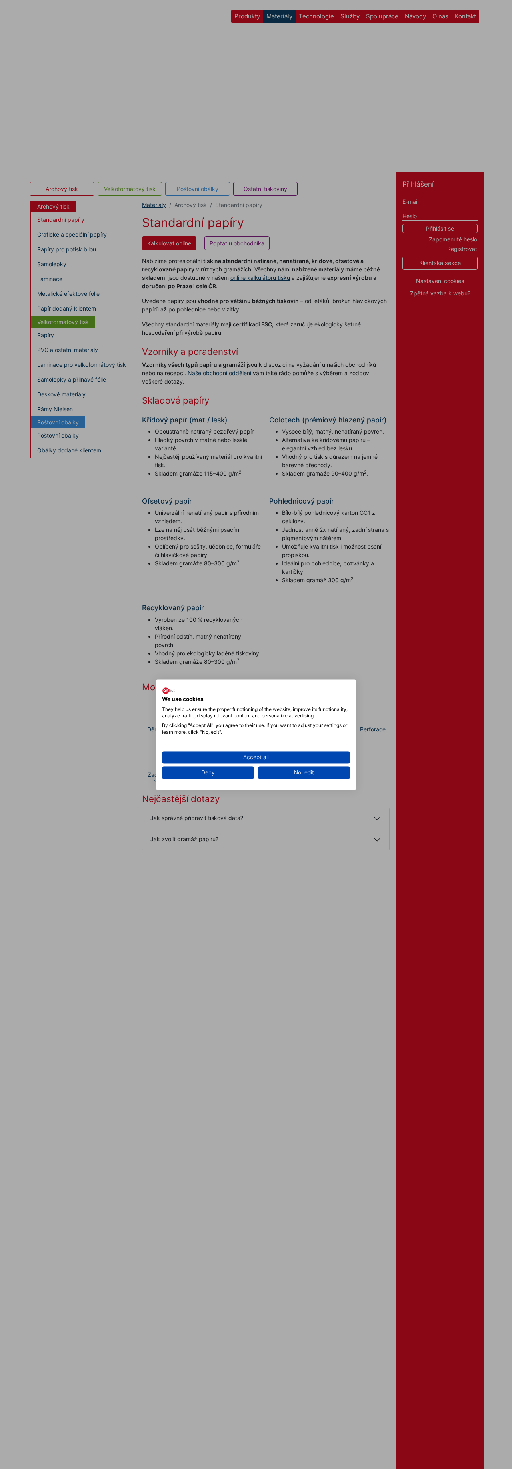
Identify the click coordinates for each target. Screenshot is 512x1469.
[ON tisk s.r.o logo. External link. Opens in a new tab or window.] (168, 690)
